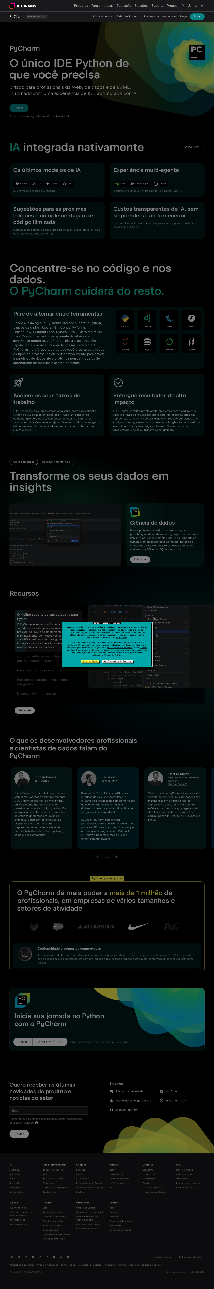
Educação (124, 6)
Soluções (141, 6)
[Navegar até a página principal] (23, 6)
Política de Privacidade (120, 647)
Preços (172, 6)
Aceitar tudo (90, 661)
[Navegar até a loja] (195, 5)
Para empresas (102, 6)
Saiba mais (121, 637)
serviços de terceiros (112, 650)
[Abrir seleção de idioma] (202, 5)
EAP (119, 16)
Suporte (158, 6)
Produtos (81, 6)
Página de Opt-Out (113, 655)
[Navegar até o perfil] (189, 5)
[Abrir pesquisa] (183, 5)
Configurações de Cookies (117, 661)
